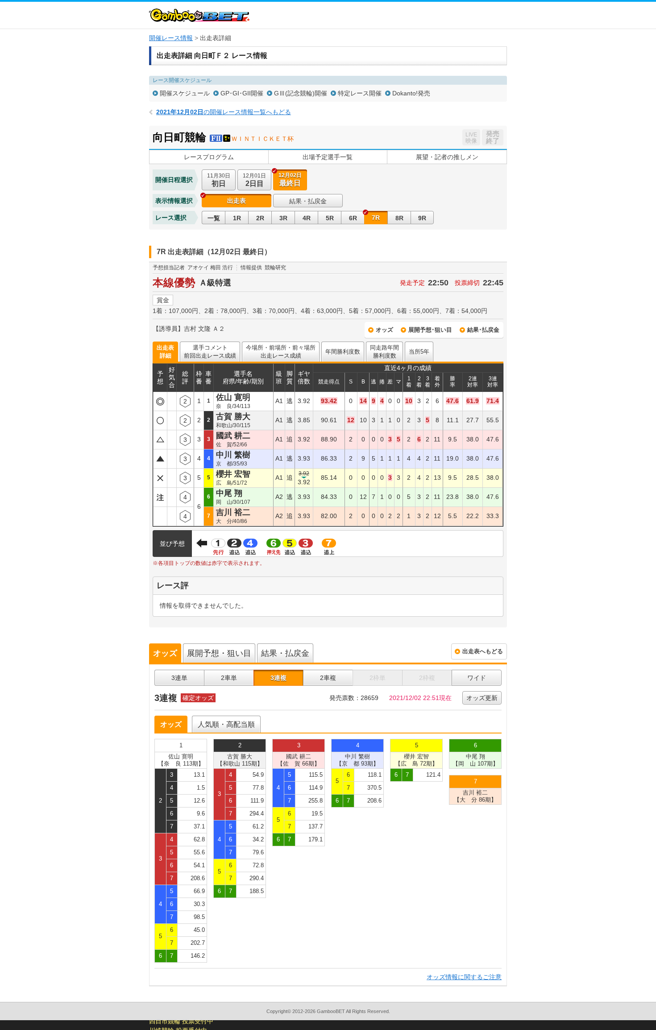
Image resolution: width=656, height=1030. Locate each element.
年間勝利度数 (342, 351)
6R (353, 218)
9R (422, 218)
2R (260, 218)
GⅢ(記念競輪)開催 (300, 93)
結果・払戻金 (308, 201)
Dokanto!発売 (411, 93)
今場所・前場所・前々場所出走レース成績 (281, 351)
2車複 (328, 677)
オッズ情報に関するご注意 (464, 977)
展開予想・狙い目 (219, 653)
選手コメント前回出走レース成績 (210, 351)
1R (237, 218)
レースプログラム (209, 157)
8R (399, 218)
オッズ (384, 329)
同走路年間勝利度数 (384, 351)
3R (283, 218)
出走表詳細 (165, 351)
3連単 (179, 677)
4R (307, 218)
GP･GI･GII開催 (241, 93)
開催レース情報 (171, 37)
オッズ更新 (482, 697)
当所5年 (419, 351)
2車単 (229, 677)
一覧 (214, 218)
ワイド (476, 677)
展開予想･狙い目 (430, 329)
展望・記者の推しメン (447, 157)
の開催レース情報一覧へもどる (223, 111)
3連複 (278, 677)
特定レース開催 (360, 93)
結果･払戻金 (483, 329)
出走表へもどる (482, 651)
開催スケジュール (185, 93)
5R (330, 218)
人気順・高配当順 (226, 724)
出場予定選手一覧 (328, 157)
